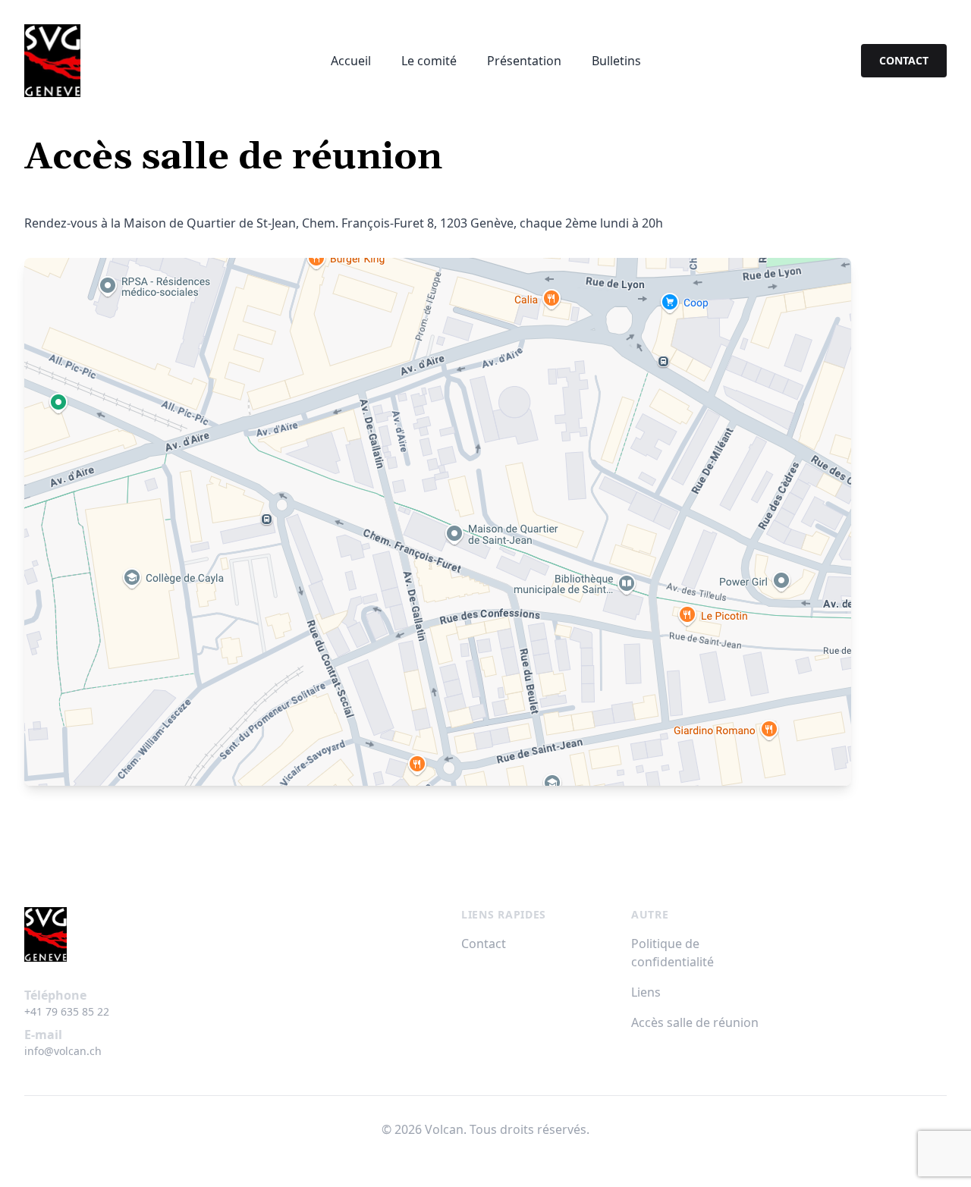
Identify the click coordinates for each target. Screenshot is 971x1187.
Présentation (524, 60)
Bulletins (616, 60)
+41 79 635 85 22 (66, 1011)
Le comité (429, 60)
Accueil (351, 60)
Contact (483, 943)
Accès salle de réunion (695, 1022)
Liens (646, 992)
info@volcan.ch (63, 1051)
